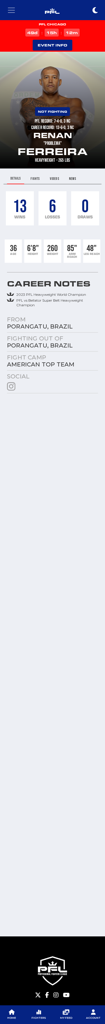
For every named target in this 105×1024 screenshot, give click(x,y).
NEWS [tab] (72, 178)
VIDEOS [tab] (54, 178)
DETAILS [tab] (15, 178)
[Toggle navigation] (11, 10)
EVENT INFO (52, 45)
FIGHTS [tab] (35, 178)
